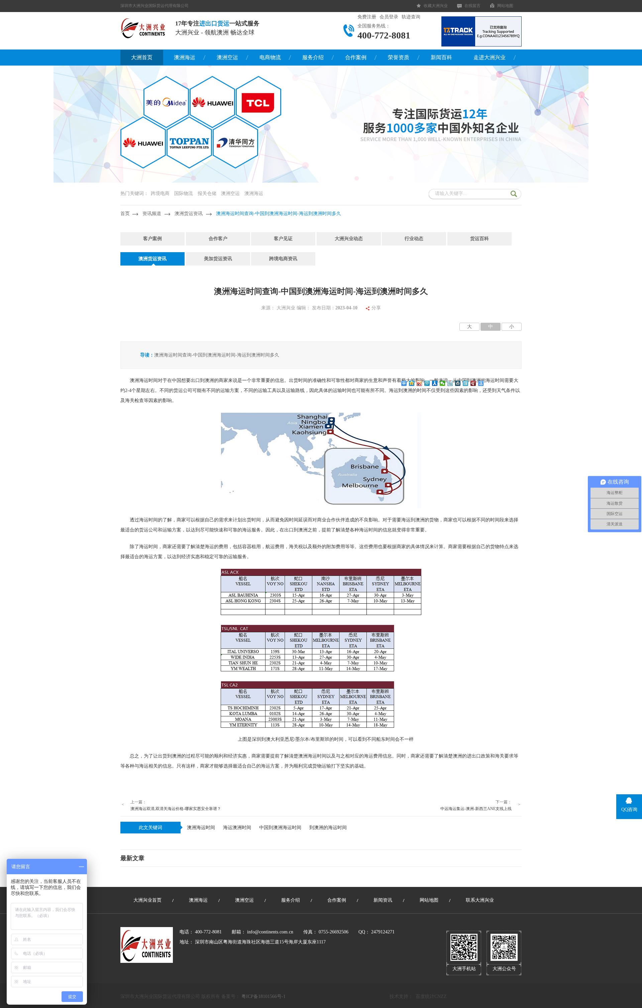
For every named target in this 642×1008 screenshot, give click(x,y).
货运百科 (479, 238)
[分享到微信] (442, 383)
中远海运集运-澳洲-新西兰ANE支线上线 (476, 808)
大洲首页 (141, 57)
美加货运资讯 (218, 258)
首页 (125, 213)
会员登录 (389, 16)
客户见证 (283, 238)
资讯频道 (151, 213)
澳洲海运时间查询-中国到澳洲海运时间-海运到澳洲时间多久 (278, 213)
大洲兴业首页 (147, 900)
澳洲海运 (184, 57)
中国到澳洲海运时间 (280, 827)
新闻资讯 (382, 900)
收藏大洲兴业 (436, 5)
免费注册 (366, 16)
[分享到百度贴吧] (450, 383)
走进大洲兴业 (489, 57)
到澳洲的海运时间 (328, 827)
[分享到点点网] (458, 383)
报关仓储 (207, 193)
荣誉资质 (398, 57)
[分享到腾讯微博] (427, 383)
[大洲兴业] (143, 27)
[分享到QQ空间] (412, 383)
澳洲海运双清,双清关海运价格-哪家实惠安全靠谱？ (175, 808)
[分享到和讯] (473, 383)
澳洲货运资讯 (189, 213)
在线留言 (472, 5)
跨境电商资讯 (283, 258)
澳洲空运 (227, 57)
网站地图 (505, 5)
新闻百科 (441, 57)
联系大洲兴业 (480, 900)
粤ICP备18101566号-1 (263, 996)
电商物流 (270, 57)
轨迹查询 (411, 16)
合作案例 (355, 57)
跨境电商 (160, 193)
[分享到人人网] (435, 383)
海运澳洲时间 (237, 827)
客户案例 (152, 238)
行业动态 (414, 238)
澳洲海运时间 (201, 827)
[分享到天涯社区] (465, 383)
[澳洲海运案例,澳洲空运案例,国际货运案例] (321, 181)
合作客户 (218, 238)
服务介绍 (313, 57)
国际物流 (183, 193)
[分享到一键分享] (481, 383)
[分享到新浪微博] (419, 383)
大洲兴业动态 (349, 238)
